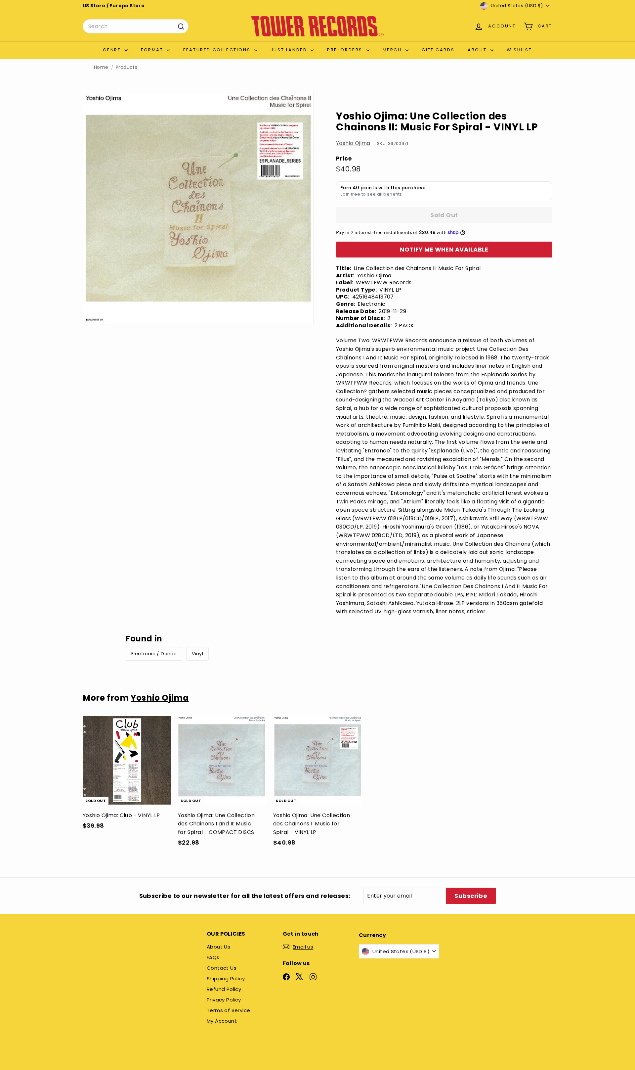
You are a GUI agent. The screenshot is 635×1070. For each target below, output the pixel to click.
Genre (113, 50)
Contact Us (221, 967)
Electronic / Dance (154, 653)
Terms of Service (228, 1010)
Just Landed (290, 50)
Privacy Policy (224, 999)
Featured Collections (217, 50)
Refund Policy (224, 989)
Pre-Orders (345, 50)
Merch (393, 50)
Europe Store (127, 5)
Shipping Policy (226, 978)
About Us (218, 946)
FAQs (213, 957)
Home (101, 67)
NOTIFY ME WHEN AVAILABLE (444, 249)
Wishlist (519, 50)
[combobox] (136, 26)
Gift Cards (438, 50)
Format (153, 50)
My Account (222, 1020)
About (478, 50)
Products (126, 67)
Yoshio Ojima (353, 143)
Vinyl (197, 653)
